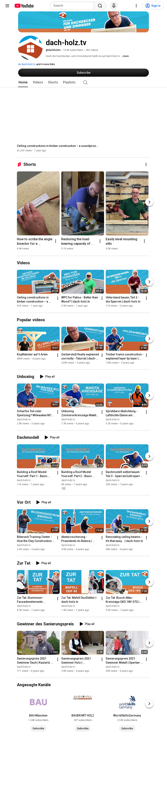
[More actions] (146, 164)
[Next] (149, 202)
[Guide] (7, 5)
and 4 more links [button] (45, 64)
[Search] (100, 6)
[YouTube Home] (23, 5)
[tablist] (83, 82)
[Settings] (136, 5)
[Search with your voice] (114, 6)
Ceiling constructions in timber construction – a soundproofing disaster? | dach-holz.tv (58, 145)
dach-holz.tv (28, 64)
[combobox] (73, 5)
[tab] (23, 82)
